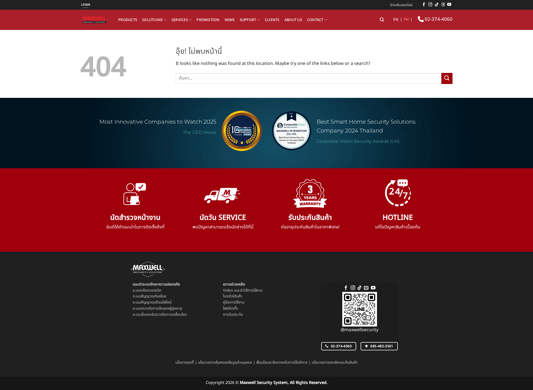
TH (406, 19)
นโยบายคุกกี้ (184, 362)
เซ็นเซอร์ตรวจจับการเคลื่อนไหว (163, 314)
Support (248, 20)
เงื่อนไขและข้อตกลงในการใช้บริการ (282, 362)
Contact (315, 20)
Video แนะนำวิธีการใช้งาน (242, 290)
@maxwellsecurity (359, 330)
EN (395, 19)
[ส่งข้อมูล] (446, 78)
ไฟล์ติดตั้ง (230, 308)
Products (127, 20)
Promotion (208, 20)
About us (293, 20)
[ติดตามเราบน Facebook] (424, 4)
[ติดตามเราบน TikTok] (437, 4)
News (230, 20)
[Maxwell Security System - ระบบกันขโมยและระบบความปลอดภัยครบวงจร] (95, 20)
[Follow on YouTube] (449, 4)
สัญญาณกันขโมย (153, 296)
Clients (272, 20)
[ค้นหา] (382, 19)
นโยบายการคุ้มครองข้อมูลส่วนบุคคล (225, 362)
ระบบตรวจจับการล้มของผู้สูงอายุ (157, 308)
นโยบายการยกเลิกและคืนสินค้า (335, 362)
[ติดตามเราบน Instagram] (430, 4)
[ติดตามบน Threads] (443, 4)
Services (180, 20)
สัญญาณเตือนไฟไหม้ (156, 302)
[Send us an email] (366, 288)
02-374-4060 (438, 19)
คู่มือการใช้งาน (233, 302)
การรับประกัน (233, 314)
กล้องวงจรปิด (150, 290)
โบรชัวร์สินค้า (232, 296)
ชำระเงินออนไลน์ (401, 5)
